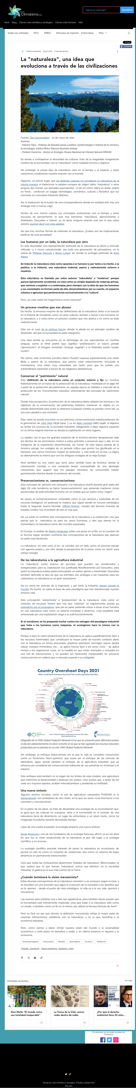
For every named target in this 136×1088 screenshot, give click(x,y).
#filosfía (61, 942)
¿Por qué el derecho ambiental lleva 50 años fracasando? (110, 1013)
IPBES (47, 33)
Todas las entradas (17, 33)
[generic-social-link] (70, 1074)
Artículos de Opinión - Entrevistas (75, 33)
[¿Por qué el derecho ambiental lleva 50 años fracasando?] (113, 996)
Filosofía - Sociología (30, 948)
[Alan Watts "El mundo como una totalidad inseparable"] (27, 996)
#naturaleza (48, 942)
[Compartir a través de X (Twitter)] (28, 957)
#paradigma (74, 942)
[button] (129, 33)
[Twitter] (109, 1039)
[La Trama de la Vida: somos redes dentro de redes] (70, 996)
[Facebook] (102, 1039)
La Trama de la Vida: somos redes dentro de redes (69, 1013)
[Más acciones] (117, 51)
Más (101, 33)
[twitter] (66, 1074)
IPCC (36, 33)
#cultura (88, 942)
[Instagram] (115, 1039)
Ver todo (128, 980)
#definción (101, 942)
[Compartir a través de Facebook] (22, 957)
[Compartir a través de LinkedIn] (35, 957)
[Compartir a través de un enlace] (41, 957)
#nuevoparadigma (30, 942)
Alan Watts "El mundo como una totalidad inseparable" (26, 1013)
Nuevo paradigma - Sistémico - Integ (57, 948)
